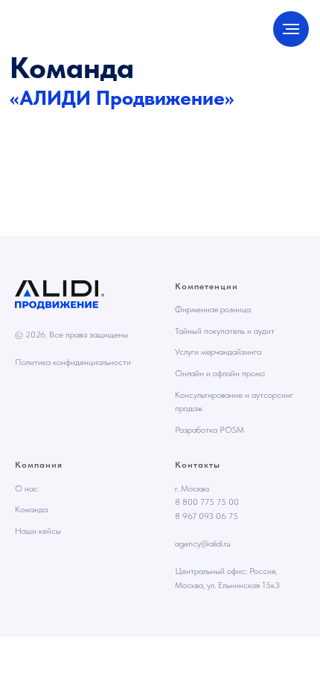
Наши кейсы (38, 531)
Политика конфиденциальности (73, 362)
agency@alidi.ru (203, 543)
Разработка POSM (209, 430)
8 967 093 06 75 (206, 516)
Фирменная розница (213, 309)
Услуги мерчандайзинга (218, 351)
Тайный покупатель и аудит (225, 331)
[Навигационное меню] (291, 29)
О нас (26, 488)
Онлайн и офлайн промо (220, 373)
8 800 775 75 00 (207, 502)
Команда (31, 509)
